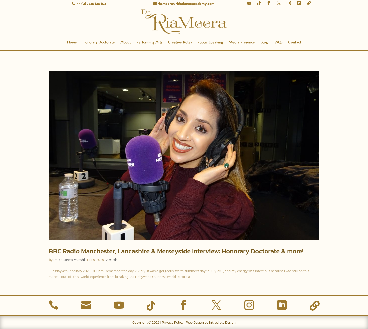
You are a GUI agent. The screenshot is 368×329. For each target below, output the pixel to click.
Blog (264, 42)
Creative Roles (180, 42)
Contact (294, 42)
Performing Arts (149, 42)
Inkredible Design (222, 322)
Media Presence (242, 42)
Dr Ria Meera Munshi (69, 259)
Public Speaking (210, 42)
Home (72, 42)
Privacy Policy (173, 322)
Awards (111, 259)
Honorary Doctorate (98, 42)
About (125, 42)
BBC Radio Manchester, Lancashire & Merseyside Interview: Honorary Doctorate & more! (176, 251)
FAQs (278, 42)
